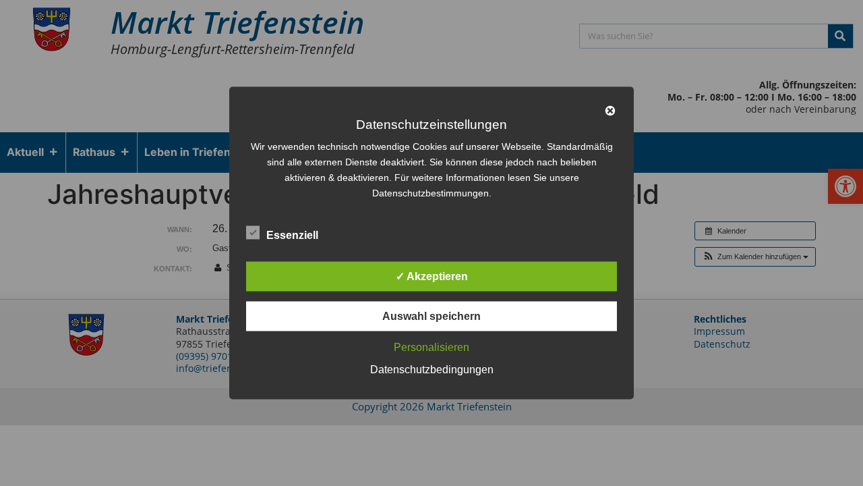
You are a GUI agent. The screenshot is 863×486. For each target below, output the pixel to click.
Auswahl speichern (431, 316)
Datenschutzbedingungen (432, 369)
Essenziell (292, 235)
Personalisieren (431, 347)
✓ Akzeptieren (432, 276)
